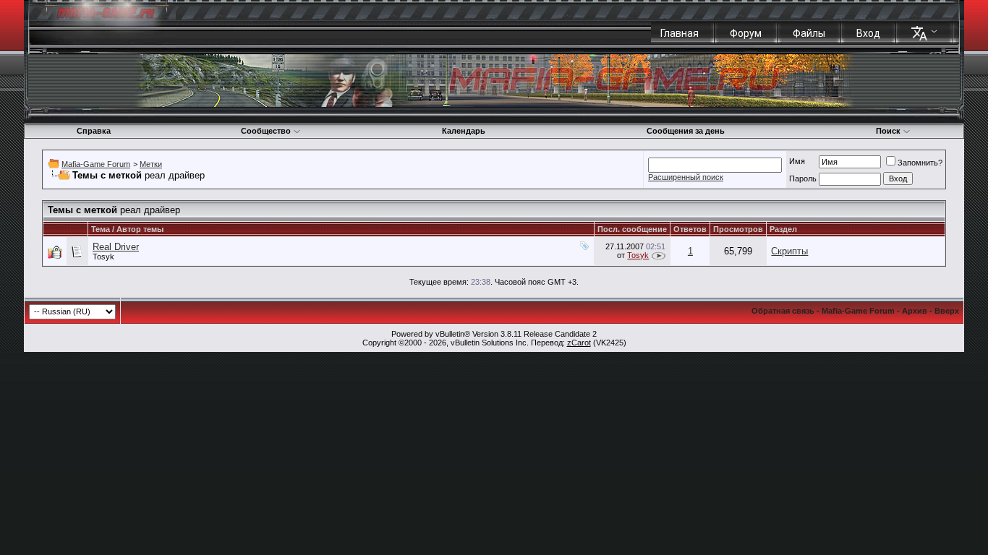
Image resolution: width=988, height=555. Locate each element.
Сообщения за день (686, 130)
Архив (914, 310)
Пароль (803, 178)
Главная (679, 33)
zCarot (579, 342)
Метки (151, 164)
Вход (868, 33)
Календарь (463, 130)
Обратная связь (782, 310)
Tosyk (103, 256)
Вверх (946, 310)
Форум (746, 33)
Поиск (888, 130)
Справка (94, 130)
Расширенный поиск (685, 177)
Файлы (809, 33)
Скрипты (789, 251)
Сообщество (266, 130)
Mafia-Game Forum (95, 164)
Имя (797, 161)
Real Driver (116, 246)
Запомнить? (920, 162)
